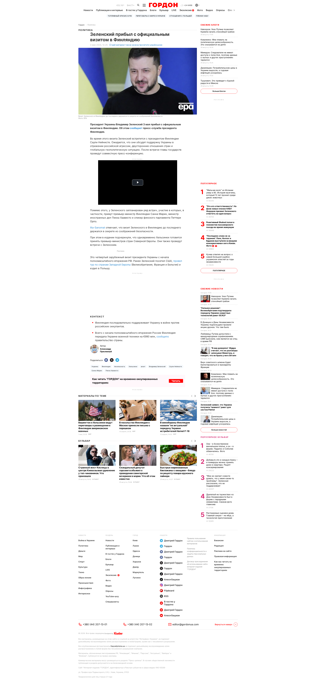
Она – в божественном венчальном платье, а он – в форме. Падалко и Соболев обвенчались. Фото (220, 447)
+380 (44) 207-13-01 (95, 624)
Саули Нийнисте (175, 366)
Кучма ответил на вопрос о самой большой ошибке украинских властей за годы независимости (220, 258)
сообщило (163, 336)
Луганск (137, 577)
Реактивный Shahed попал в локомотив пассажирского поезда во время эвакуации (220, 224)
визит (143, 366)
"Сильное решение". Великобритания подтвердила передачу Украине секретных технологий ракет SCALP (216, 312)
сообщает (136, 128)
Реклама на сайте (222, 551)
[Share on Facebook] (106, 360)
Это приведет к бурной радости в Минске (217, 81)
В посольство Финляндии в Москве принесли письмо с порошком (134, 425)
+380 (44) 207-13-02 (139, 624)
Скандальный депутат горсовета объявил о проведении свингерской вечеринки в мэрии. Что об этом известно (137, 473)
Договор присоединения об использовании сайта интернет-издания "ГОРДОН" (197, 565)
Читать (176, 380)
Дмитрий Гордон (173, 540)
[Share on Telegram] (117, 360)
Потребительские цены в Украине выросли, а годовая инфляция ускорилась (219, 70)
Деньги (81, 551)
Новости (88, 10)
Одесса (136, 551)
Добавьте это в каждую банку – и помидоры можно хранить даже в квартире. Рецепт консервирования (221, 463)
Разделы (109, 535)
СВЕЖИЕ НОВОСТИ (212, 288)
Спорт (81, 561)
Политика (91, 25)
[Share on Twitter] (112, 360)
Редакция (219, 545)
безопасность (119, 366)
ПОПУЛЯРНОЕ (209, 183)
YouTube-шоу (112, 596)
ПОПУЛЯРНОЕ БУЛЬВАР (214, 437)
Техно (81, 572)
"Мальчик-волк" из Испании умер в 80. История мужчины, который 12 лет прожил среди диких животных (221, 194)
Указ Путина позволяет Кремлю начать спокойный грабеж (218, 30)
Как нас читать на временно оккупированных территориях (223, 565)
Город (135, 535)
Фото (200, 10)
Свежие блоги (210, 25)
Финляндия (106, 366)
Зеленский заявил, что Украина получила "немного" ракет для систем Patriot (216, 407)
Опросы (220, 10)
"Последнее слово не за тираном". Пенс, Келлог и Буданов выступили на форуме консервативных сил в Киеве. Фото (221, 241)
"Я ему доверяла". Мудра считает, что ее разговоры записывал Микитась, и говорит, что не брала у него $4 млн (219, 352)
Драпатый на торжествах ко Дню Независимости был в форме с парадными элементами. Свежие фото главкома (220, 499)
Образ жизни (84, 577)
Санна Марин (97, 371)
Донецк (136, 556)
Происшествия (85, 583)
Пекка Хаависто (112, 371)
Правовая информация (225, 556)
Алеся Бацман (172, 579)
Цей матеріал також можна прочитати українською (137, 45)
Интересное (84, 593)
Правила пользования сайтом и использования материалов (197, 541)
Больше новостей (219, 430)
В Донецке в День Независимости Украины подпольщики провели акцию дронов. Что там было (217, 324)
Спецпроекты (112, 601)
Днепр (136, 567)
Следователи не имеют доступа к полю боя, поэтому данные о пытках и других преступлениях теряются (219, 56)
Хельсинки (133, 366)
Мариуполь (138, 572)
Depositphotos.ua (118, 646)
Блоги (153, 10)
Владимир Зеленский (157, 366)
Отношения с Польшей (180, 16)
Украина (95, 366)
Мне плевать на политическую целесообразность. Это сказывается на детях (217, 42)
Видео (209, 10)
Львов (136, 545)
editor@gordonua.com (185, 624)
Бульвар (163, 10)
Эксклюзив (185, 10)
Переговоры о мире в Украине (150, 16)
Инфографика (85, 588)
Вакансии (219, 540)
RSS (166, 596)
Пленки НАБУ (202, 16)
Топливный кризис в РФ (120, 16)
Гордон (81, 25)
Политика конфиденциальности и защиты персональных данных (197, 552)
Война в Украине (86, 540)
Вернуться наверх (223, 624)
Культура (82, 567)
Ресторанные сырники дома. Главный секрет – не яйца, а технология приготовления (220, 515)
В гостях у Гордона (136, 10)
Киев (135, 540)
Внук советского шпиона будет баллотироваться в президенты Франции (216, 364)
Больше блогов (219, 91)
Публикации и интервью (109, 10)
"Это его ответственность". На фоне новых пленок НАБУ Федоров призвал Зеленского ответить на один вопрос (221, 210)
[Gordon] (163, 5)
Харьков (137, 561)
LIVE (174, 10)
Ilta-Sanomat (97, 227)
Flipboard (169, 590)
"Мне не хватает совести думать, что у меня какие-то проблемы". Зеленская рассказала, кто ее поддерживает (220, 481)
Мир (89, 434)
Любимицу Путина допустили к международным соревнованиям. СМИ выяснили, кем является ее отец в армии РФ (219, 337)
